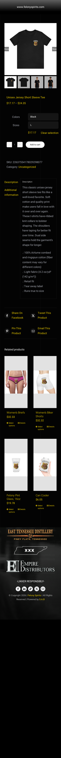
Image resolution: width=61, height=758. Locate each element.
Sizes (16, 125)
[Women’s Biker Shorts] (45, 382)
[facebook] (18, 589)
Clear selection (49, 133)
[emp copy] (30, 561)
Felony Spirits (34, 595)
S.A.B (42, 599)
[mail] (43, 589)
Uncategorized (27, 167)
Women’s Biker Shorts (44, 414)
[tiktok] (30, 589)
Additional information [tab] (11, 192)
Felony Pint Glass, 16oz (13, 497)
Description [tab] (11, 182)
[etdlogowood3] (30, 530)
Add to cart (35, 144)
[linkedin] (24, 589)
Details (22, 423)
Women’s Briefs (16, 413)
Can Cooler (42, 495)
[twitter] (36, 589)
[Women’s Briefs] (16, 382)
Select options (12, 424)
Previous (6, 49)
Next (55, 49)
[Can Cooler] (45, 465)
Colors (16, 117)
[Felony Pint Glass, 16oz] (16, 465)
